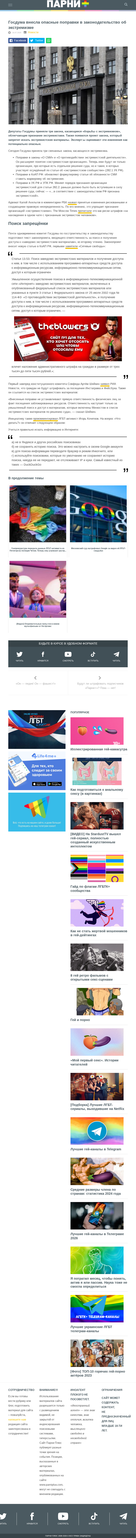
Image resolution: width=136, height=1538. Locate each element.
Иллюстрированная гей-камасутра (98, 749)
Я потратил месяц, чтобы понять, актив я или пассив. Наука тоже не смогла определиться (98, 1282)
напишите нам (17, 1419)
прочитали (85, 210)
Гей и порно (80, 1020)
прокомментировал (45, 418)
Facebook (20, 40)
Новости (33, 32)
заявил (104, 383)
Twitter (39, 40)
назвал (72, 202)
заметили (71, 246)
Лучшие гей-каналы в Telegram (95, 1149)
